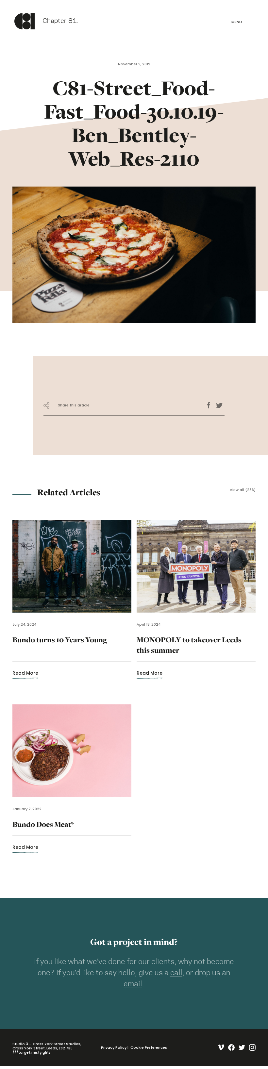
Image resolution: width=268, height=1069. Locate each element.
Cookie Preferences (148, 1047)
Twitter (220, 405)
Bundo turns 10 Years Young (59, 649)
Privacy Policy (113, 1047)
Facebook (211, 405)
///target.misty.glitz (31, 1052)
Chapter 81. (60, 21)
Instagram (251, 1047)
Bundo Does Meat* (43, 828)
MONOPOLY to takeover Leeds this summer (189, 649)
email (133, 984)
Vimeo (219, 1047)
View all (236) (243, 490)
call (176, 973)
